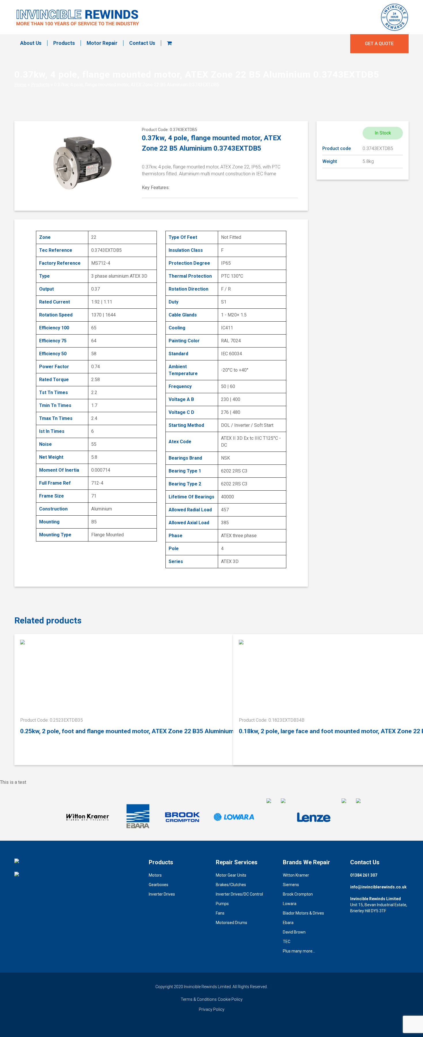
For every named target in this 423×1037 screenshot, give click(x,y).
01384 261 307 (363, 875)
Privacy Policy (211, 1009)
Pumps (222, 903)
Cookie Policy (230, 999)
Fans (220, 913)
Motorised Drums (231, 922)
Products (64, 43)
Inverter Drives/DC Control (239, 894)
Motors (155, 875)
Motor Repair (102, 43)
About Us (30, 43)
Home (20, 84)
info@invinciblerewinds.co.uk (378, 887)
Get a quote (379, 43)
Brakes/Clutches (231, 884)
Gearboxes (158, 884)
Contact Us (142, 43)
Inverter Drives (162, 894)
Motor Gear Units (231, 875)
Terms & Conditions (199, 999)
